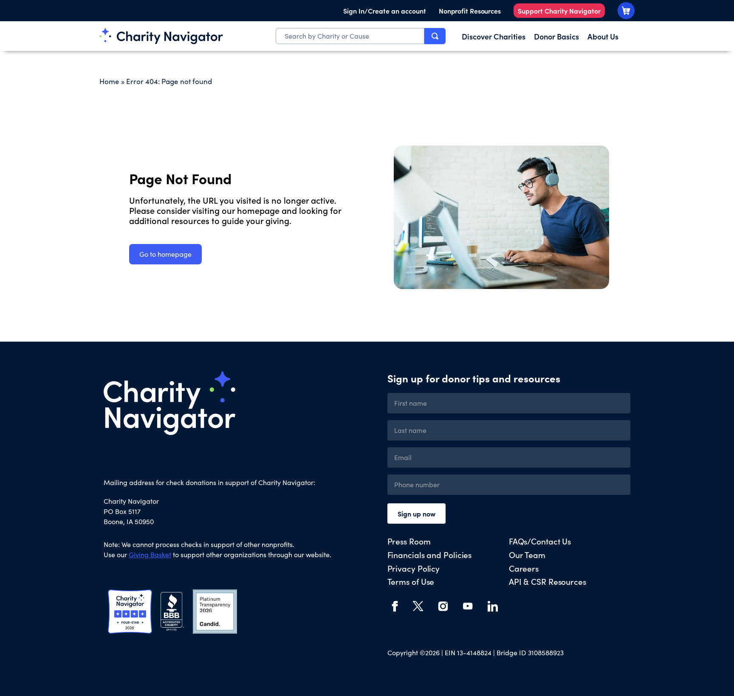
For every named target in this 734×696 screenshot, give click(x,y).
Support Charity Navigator (559, 10)
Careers (524, 568)
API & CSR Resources (547, 581)
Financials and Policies (429, 554)
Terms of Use (411, 581)
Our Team (527, 554)
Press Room (409, 541)
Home (109, 81)
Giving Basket (150, 554)
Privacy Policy (413, 568)
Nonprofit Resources (470, 10)
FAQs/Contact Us (540, 541)
